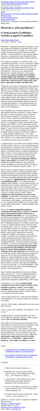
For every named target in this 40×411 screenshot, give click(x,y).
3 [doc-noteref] (23, 287)
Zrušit (3, 12)
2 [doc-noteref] (31, 139)
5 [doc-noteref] (35, 340)
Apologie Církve (28, 2)
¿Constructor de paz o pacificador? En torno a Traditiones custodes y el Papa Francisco (20, 350)
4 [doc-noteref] (7, 311)
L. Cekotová (10, 403)
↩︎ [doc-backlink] (30, 368)
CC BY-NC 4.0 (15, 409)
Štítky (12, 4)
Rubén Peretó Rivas (7, 40)
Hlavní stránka (6, 14)
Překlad (3, 403)
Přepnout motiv (6, 16)
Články (7, 4)
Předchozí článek (6, 407)
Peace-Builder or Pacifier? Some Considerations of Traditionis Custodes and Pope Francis (21, 356)
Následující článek (19, 407)
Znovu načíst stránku (8, 19)
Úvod (3, 4)
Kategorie (18, 4)
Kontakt (25, 4)
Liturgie (18, 403)
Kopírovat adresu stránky (9, 17)
